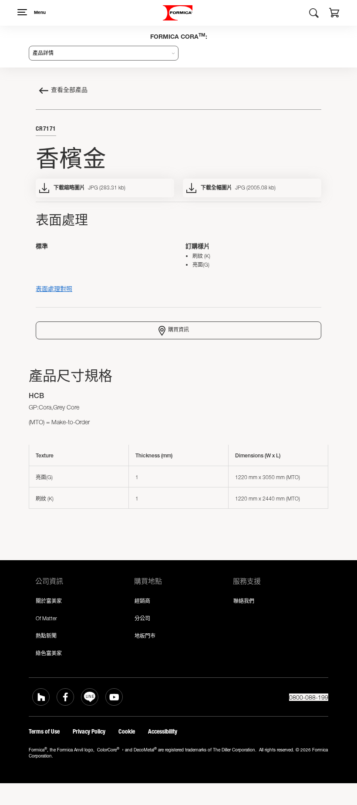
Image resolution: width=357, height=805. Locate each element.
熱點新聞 (46, 635)
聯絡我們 (243, 601)
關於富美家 (49, 601)
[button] (334, 14)
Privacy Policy (89, 731)
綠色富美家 (49, 653)
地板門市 (145, 635)
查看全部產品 (69, 91)
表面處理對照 (54, 288)
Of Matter (46, 618)
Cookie (126, 731)
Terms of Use (44, 731)
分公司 (142, 618)
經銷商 (142, 601)
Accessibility (162, 731)
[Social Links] (41, 697)
